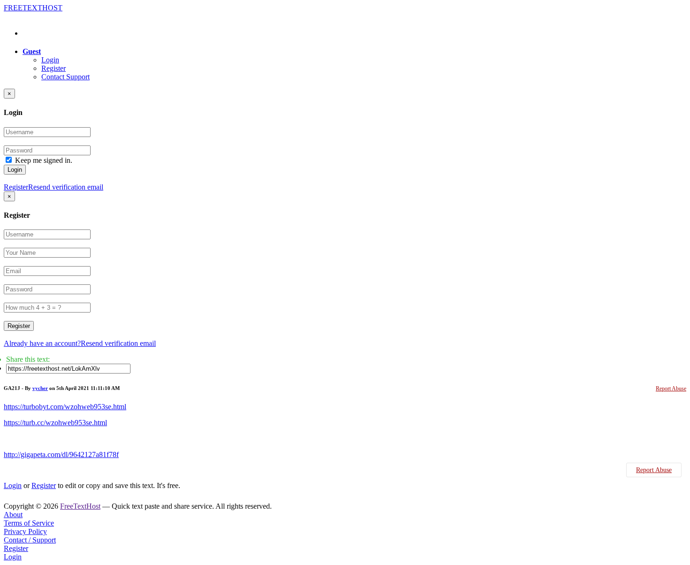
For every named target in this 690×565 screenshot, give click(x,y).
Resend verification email (65, 187)
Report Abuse (671, 388)
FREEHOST (33, 8)
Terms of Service (29, 523)
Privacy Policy (25, 531)
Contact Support (65, 77)
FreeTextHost (80, 506)
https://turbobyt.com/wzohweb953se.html (65, 407)
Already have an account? (42, 343)
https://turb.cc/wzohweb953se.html (55, 423)
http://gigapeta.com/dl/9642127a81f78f (61, 454)
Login (50, 60)
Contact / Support (30, 540)
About (13, 515)
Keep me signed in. (43, 160)
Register (53, 68)
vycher (40, 388)
